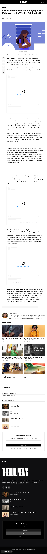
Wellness (36, 307)
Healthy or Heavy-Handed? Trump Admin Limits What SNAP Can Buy (12, 376)
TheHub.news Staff (15, 420)
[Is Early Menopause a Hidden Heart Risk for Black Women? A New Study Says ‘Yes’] (12, 350)
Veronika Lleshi (13, 313)
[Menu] (3, 2)
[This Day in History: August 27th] (5, 420)
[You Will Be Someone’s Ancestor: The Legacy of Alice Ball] (34, 350)
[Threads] (3, 72)
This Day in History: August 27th (8, 395)
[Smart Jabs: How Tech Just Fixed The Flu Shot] (12, 331)
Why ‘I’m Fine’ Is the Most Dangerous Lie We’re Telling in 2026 (34, 339)
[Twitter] (3, 61)
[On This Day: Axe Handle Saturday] (5, 413)
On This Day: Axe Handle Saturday (9, 393)
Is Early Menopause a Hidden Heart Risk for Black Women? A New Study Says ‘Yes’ (12, 358)
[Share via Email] (7, 19)
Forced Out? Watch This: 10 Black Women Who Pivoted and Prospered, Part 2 (17, 398)
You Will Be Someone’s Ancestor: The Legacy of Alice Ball (33, 358)
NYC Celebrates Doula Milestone (8, 400)
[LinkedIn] (3, 64)
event (25, 122)
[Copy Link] (10, 19)
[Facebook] (3, 58)
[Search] (43, 2)
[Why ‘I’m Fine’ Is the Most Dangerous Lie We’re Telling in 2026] (34, 331)
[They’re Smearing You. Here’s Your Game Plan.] (5, 406)
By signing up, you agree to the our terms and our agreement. (24, 448)
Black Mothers (18, 307)
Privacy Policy (31, 448)
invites (27, 174)
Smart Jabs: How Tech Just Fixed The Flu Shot (12, 339)
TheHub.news (18, 549)
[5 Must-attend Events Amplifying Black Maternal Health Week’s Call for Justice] (23, 36)
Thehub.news (30, 307)
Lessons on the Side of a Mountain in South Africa (34, 376)
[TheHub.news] (23, 2)
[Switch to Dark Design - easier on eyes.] (41, 2)
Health (4, 7)
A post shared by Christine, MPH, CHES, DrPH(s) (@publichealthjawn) (23, 222)
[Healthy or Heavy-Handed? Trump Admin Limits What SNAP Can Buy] (12, 369)
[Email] (3, 67)
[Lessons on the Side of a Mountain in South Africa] (34, 369)
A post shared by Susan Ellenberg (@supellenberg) (23, 282)
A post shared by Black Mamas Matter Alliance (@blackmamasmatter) (23, 110)
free (34, 231)
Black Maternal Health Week (8, 307)
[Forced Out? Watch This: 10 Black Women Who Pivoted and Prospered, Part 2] (5, 426)
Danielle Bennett (15, 406)
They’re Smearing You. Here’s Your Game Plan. (11, 390)
